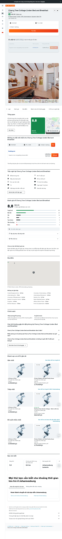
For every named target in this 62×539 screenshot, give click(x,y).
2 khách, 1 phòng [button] (14, 27)
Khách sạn (17, 526)
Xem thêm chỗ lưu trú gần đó (52, 360)
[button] (60, 1)
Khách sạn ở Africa (25, 526)
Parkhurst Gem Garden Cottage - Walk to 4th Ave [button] (46, 409)
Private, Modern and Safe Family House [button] (44, 378)
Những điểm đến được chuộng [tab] (33, 486)
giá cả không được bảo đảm (35, 508)
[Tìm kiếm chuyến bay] (3, 10)
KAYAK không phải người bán (16, 513)
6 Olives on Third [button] (12, 378)
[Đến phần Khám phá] (3, 20)
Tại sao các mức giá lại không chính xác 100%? (21, 518)
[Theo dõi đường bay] (3, 23)
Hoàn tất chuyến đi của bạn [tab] (17, 486)
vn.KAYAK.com (10, 526)
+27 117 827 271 (12, 18)
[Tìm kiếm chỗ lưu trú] (3, 13)
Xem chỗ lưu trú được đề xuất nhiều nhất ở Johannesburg (49, 420)
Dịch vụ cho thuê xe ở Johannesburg (19, 495)
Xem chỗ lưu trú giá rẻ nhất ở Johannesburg (49, 389)
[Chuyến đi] (3, 28)
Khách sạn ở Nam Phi (35, 526)
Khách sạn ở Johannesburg (40, 495)
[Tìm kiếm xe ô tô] (3, 16)
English (43, 1)
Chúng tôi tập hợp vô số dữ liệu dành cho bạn (21, 516)
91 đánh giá (18, 14)
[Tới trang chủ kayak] (10, 6)
